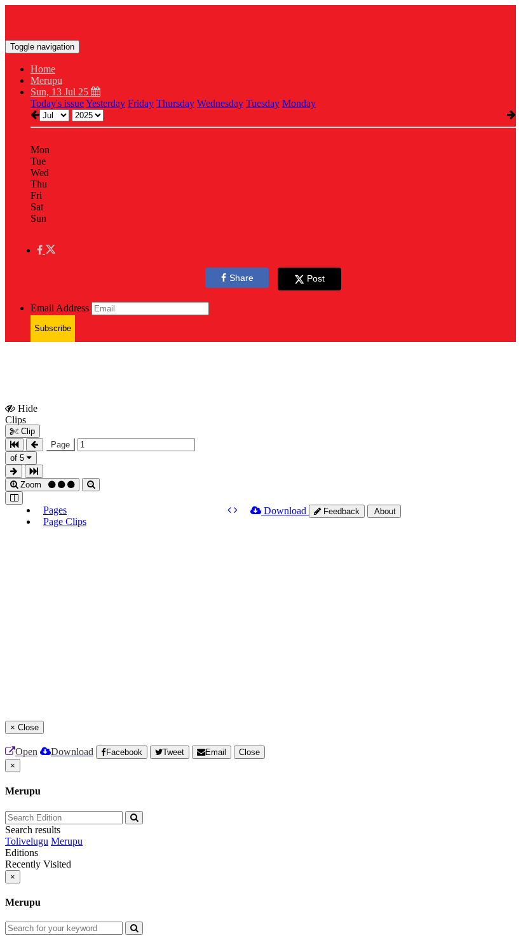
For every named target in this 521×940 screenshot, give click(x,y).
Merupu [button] (46, 80)
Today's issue (57, 103)
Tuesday (263, 103)
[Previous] (230, 510)
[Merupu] (260, 21)
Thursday (175, 103)
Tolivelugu (26, 841)
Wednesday (220, 103)
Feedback (340, 511)
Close (249, 752)
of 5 (18, 458)
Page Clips (64, 521)
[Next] (236, 510)
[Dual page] (14, 498)
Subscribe (52, 328)
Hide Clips (21, 414)
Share (241, 278)
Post (316, 278)
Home (42, 69)
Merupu (67, 841)
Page (60, 444)
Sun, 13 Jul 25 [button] (60, 91)
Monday (299, 103)
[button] (46, 250)
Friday (141, 103)
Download (285, 510)
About (384, 511)
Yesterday (105, 103)
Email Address (59, 308)
